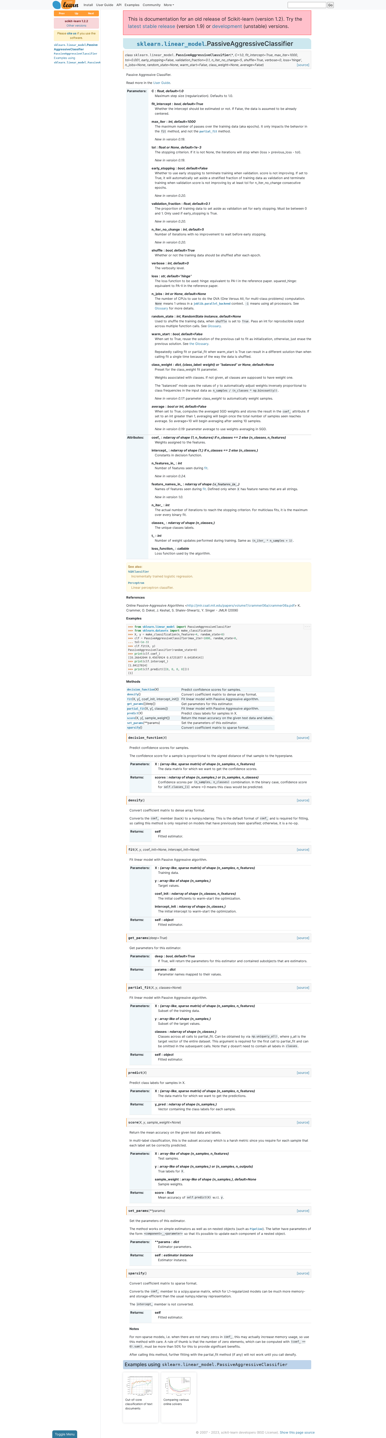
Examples (132, 5)
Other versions (76, 25)
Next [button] (91, 13)
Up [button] (76, 13)
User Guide (104, 5)
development (227, 26)
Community (152, 5)
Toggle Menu (65, 1434)
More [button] (168, 5)
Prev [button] (62, 13)
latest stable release (151, 26)
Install (88, 5)
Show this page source (297, 1432)
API (118, 5)
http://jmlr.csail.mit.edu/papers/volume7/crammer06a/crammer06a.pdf (241, 605)
